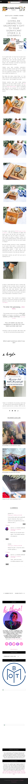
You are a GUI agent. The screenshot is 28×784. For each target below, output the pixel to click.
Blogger (20, 0)
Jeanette (10, 513)
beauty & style (9, 15)
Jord (25, 83)
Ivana (9, 544)
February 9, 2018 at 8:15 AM (15, 515)
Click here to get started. (16, 639)
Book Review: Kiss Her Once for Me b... (11, 472)
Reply (24, 524)
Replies (8, 525)
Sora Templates (14, 780)
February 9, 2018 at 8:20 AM (15, 545)
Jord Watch (5, 302)
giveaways (16, 15)
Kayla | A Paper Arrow (18, 527)
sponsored (14, 18)
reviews (21, 15)
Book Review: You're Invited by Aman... (11, 445)
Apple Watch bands (11, 86)
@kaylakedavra (14, 649)
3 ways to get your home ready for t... (12, 499)
